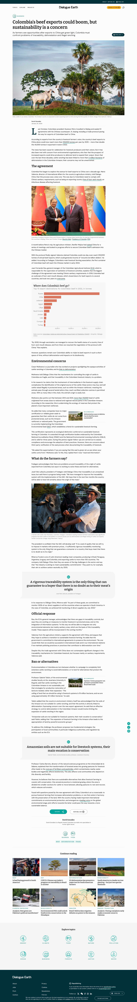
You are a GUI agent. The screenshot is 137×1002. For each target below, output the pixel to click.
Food (68, 943)
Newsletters (113, 7)
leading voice (85, 800)
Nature (91, 943)
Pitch (14, 991)
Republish (111, 2)
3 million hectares (95, 158)
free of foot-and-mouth (92, 179)
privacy (60, 999)
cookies (67, 999)
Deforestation (67, 842)
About (104, 2)
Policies (44, 995)
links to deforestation (67, 369)
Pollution (113, 943)
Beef (58, 842)
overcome (61, 278)
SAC (48, 427)
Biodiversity (103, 878)
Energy (23, 943)
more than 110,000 (81, 398)
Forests (68, 959)
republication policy (110, 986)
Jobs (14, 987)
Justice (91, 959)
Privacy (44, 984)
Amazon (72, 908)
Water (113, 959)
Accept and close (102, 998)
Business (46, 959)
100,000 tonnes (69, 142)
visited (89, 245)
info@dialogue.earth (105, 988)
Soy (42, 878)
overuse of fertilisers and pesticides (59, 769)
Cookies (44, 987)
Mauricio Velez (66, 239)
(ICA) (92, 268)
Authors (15, 995)
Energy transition (106, 908)
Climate (45, 943)
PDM (88, 239)
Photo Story (19, 875)
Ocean (23, 959)
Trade (78, 842)
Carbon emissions (20, 908)
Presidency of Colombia (79, 239)
